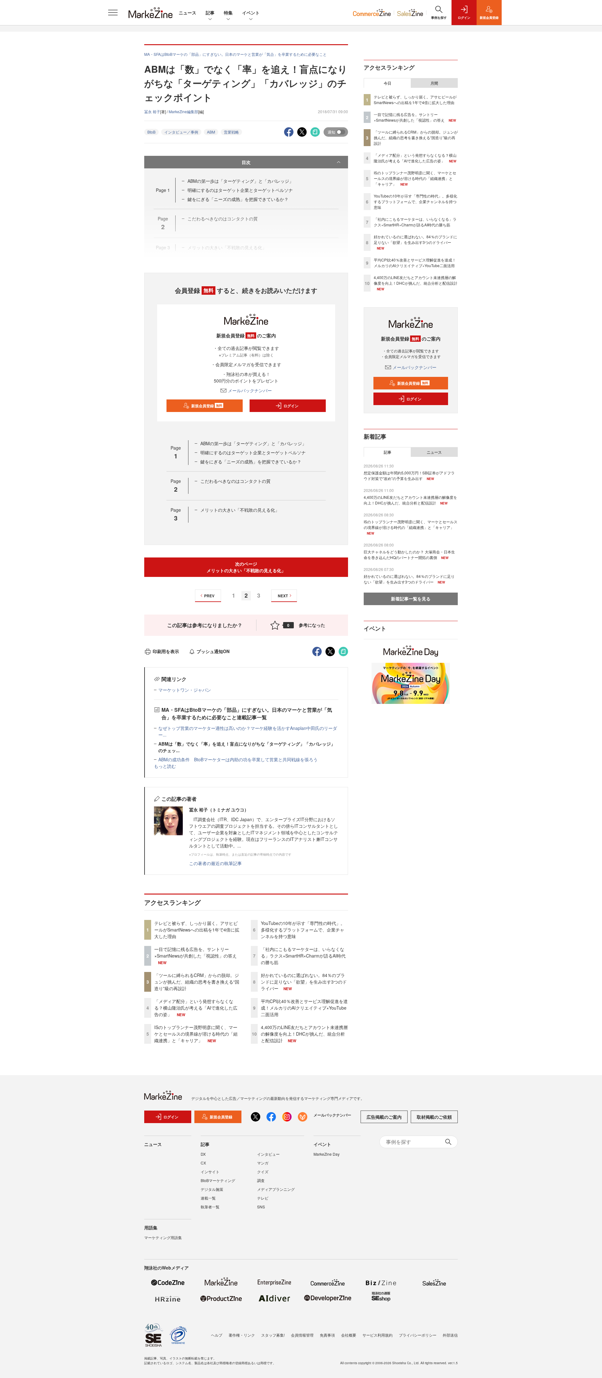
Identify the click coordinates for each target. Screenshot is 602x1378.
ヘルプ (216, 1335)
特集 (228, 12)
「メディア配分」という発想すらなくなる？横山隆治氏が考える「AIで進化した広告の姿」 (195, 1007)
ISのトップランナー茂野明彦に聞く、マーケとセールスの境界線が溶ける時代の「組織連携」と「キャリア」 (196, 1033)
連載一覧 (208, 1198)
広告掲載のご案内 (384, 1117)
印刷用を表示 (166, 651)
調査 (261, 1180)
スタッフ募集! (273, 1335)
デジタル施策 (212, 1189)
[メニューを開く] (112, 12)
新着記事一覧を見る (410, 598)
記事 (210, 12)
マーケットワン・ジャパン (184, 690)
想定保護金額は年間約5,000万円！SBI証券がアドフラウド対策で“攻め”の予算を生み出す (409, 475)
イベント (251, 12)
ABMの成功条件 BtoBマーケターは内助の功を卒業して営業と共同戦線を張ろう (238, 759)
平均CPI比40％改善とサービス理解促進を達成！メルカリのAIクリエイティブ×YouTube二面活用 (304, 1007)
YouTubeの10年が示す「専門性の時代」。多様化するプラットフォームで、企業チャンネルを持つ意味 (303, 929)
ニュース (187, 12)
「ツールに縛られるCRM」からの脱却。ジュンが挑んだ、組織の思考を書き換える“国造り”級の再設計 (196, 981)
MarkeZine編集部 (183, 111)
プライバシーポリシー (417, 1335)
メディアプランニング (276, 1189)
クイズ (262, 1171)
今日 (387, 83)
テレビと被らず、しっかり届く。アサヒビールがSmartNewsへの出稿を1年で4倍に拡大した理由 (196, 929)
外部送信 (450, 1335)
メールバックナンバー (250, 390)
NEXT (283, 596)
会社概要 (348, 1335)
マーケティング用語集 (163, 1237)
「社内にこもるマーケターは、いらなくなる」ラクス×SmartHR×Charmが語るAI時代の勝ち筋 (303, 955)
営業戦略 (231, 132)
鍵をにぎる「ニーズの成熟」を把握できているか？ (237, 199)
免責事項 (327, 1335)
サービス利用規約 (377, 1335)
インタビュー (268, 1154)
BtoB (151, 132)
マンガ (262, 1162)
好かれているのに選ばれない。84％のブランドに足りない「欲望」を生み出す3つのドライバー (304, 981)
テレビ (262, 1198)
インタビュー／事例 (181, 132)
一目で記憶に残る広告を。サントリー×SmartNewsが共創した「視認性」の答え (195, 952)
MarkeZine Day (327, 1154)
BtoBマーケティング (218, 1180)
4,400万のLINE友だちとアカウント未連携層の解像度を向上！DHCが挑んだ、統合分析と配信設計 (304, 1033)
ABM (211, 132)
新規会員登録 (206, 406)
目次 (246, 162)
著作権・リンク (242, 1335)
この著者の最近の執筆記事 (215, 863)
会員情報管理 (302, 1335)
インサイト (210, 1171)
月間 (434, 83)
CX (203, 1162)
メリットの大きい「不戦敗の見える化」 (239, 510)
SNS (261, 1206)
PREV (209, 596)
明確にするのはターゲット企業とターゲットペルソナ (240, 190)
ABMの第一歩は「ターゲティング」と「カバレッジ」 (240, 181)
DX (203, 1154)
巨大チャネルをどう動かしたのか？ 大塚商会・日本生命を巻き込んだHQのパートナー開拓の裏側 (409, 554)
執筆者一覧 (210, 1206)
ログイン (290, 406)
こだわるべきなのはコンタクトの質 (235, 481)
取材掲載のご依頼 (434, 1117)
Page (163, 190)
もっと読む (165, 766)
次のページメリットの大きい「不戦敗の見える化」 (246, 567)
